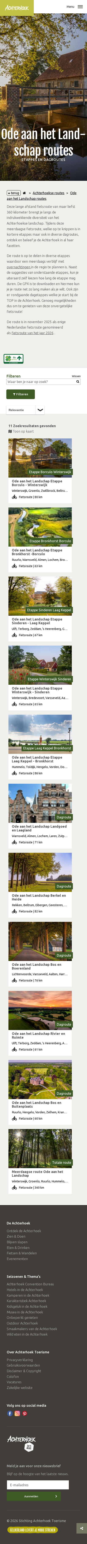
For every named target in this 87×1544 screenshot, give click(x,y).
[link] (40, 470)
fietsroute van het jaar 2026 (32, 333)
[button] (80, 7)
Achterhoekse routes (48, 193)
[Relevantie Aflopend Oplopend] (25, 410)
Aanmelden (31, 1496)
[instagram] (17, 1413)
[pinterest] (25, 1413)
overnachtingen (19, 267)
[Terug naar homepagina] (24, 193)
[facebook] (10, 1413)
